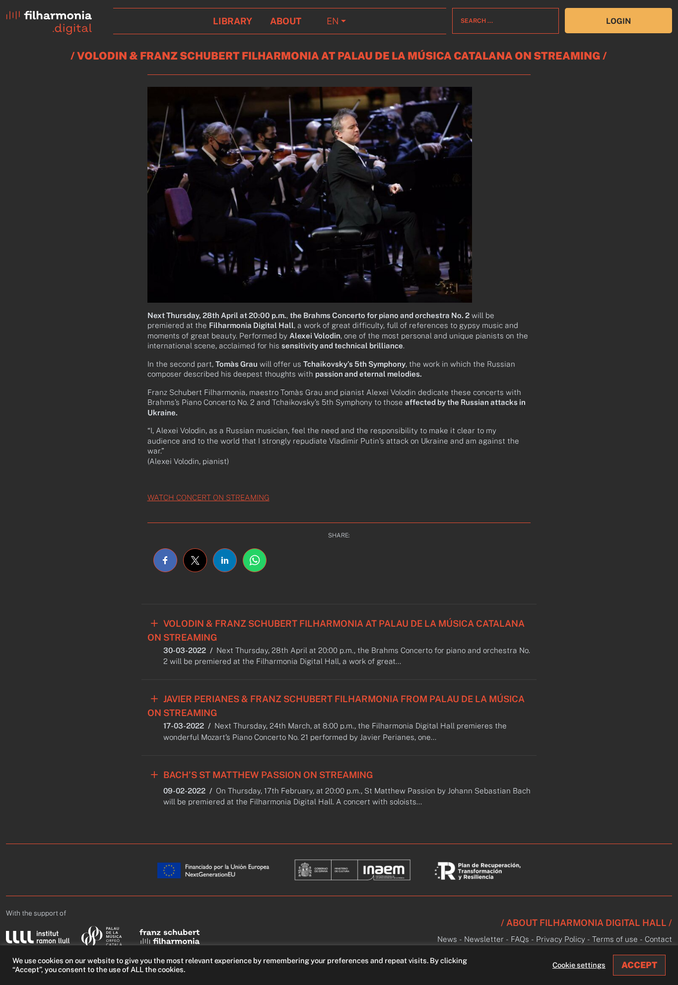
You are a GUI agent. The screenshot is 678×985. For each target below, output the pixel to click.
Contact (658, 939)
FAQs (520, 939)
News (447, 939)
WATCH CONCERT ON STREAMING (208, 497)
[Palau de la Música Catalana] (103, 936)
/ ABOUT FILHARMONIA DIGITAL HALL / (586, 923)
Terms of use (615, 939)
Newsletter (484, 939)
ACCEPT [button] (639, 965)
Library (232, 21)
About (285, 21)
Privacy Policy (560, 939)
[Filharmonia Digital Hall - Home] (56, 20)
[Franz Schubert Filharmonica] (170, 935)
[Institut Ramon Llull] (37, 936)
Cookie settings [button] (579, 965)
